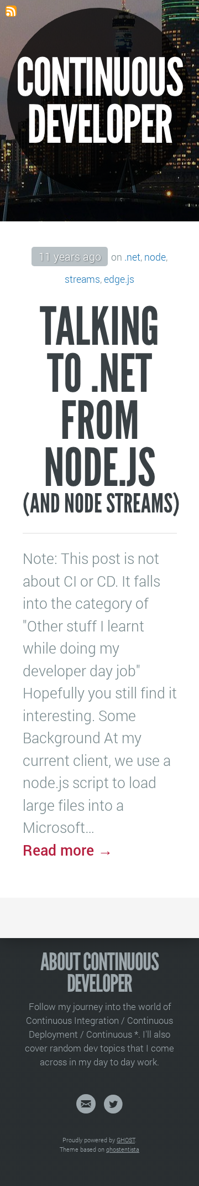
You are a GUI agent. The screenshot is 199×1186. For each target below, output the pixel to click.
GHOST (126, 1140)
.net (132, 257)
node (155, 257)
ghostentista (122, 1149)
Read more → (68, 850)
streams (82, 279)
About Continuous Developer (99, 973)
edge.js (119, 279)
